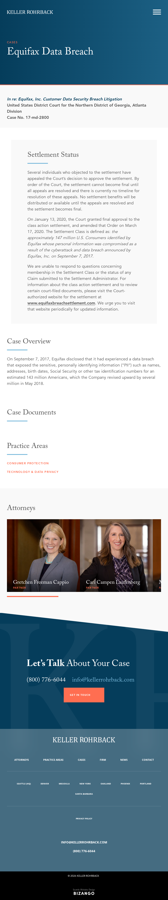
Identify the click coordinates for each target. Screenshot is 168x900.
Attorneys (21, 760)
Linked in (90, 861)
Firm (103, 760)
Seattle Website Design (84, 889)
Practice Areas (53, 760)
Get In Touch (80, 695)
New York (85, 783)
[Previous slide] (151, 510)
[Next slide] (158, 510)
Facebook (78, 861)
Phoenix (125, 783)
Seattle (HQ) (24, 783)
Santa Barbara (84, 793)
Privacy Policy (84, 818)
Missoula (64, 783)
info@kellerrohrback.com (103, 680)
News (124, 760)
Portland (145, 783)
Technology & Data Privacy (33, 472)
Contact (148, 760)
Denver (45, 783)
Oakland (106, 783)
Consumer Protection (28, 463)
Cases (81, 760)
